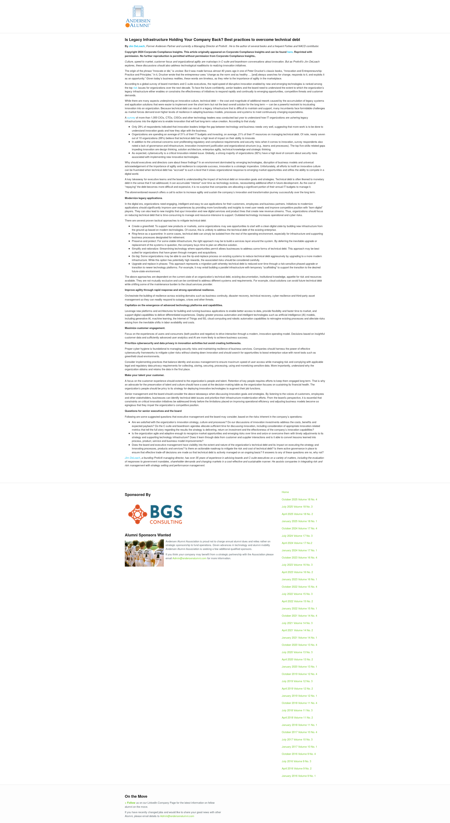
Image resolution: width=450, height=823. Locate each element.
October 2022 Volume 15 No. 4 (299, 586)
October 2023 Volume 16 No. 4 (299, 557)
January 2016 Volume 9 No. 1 (299, 776)
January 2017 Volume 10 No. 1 (299, 746)
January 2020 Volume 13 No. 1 (299, 666)
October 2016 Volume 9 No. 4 (299, 754)
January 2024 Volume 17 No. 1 (299, 550)
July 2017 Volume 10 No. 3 (297, 739)
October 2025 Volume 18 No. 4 (299, 499)
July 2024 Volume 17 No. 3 (297, 535)
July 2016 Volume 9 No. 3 (296, 761)
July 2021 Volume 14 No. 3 (297, 623)
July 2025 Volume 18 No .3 (297, 506)
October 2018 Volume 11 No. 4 (299, 703)
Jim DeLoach (137, 46)
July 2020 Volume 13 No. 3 (297, 652)
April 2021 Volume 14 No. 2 (297, 630)
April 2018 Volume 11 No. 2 (297, 717)
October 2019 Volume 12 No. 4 (299, 674)
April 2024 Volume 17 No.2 (297, 543)
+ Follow (130, 803)
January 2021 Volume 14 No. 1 (299, 637)
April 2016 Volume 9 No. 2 (296, 768)
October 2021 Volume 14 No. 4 (299, 615)
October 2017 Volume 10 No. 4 (299, 732)
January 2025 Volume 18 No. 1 (299, 521)
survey (131, 117)
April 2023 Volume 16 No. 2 (297, 572)
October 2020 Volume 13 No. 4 (299, 644)
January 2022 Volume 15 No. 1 (299, 608)
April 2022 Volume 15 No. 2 (297, 601)
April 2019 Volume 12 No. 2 (297, 688)
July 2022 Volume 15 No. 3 (297, 594)
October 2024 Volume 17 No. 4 (299, 528)
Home (285, 492)
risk (135, 87)
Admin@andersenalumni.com (189, 558)
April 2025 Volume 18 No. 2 (297, 514)
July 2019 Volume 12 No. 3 (297, 681)
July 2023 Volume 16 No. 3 (297, 564)
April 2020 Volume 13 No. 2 (297, 659)
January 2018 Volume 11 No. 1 (299, 725)
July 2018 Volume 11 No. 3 (297, 710)
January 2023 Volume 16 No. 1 (299, 579)
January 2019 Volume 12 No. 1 (299, 695)
